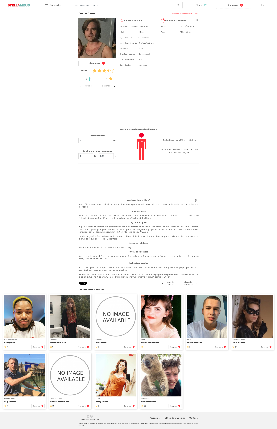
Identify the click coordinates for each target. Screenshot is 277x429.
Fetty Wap (9, 342)
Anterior (88, 86)
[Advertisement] (97, 107)
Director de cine (10, 399)
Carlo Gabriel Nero (59, 401)
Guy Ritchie (10, 401)
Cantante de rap (10, 340)
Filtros (199, 5)
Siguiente (106, 86)
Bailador (98, 340)
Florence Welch (58, 342)
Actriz (143, 340)
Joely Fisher (102, 401)
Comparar (235, 5)
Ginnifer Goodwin (150, 342)
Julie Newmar (239, 342)
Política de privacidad (174, 418)
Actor (189, 340)
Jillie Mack (101, 342)
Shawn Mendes (148, 401)
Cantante (53, 340)
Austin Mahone (194, 342)
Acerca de (155, 418)
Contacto (194, 418)
